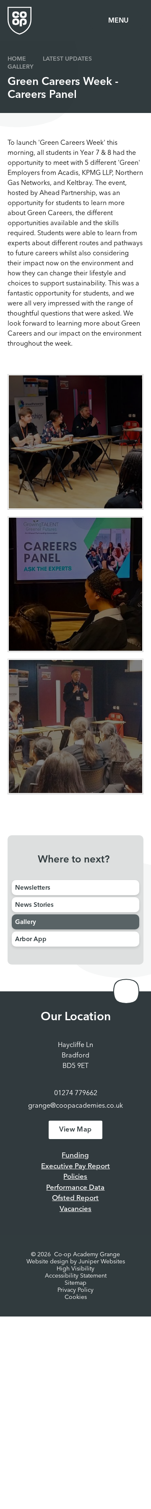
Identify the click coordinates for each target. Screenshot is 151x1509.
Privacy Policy (75, 1290)
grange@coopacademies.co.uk (75, 1106)
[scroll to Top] (126, 991)
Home (17, 59)
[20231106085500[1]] (75, 441)
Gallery (21, 67)
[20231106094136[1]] (75, 726)
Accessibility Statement (76, 1276)
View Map (75, 1130)
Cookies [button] (76, 1297)
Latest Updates (67, 59)
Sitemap (75, 1283)
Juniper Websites (101, 1262)
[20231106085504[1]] (75, 584)
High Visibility (75, 1269)
